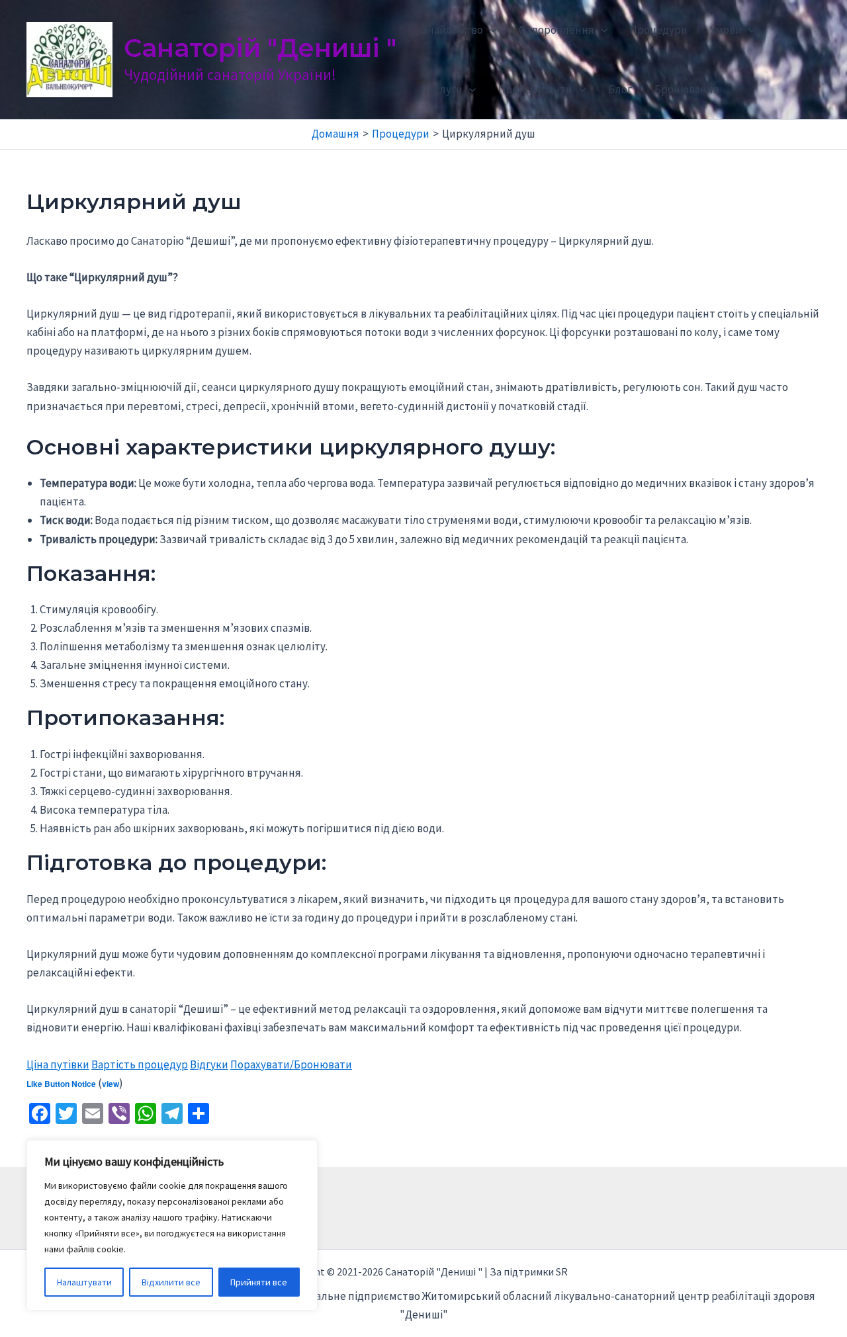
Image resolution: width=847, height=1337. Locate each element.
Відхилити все (171, 1282)
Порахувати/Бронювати (291, 1064)
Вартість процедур (139, 1064)
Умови (726, 29)
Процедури (659, 29)
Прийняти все (258, 1282)
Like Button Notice (61, 1084)
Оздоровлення (556, 29)
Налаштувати (84, 1282)
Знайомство (452, 29)
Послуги (442, 89)
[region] (172, 1225)
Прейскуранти (535, 89)
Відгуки (209, 1064)
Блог (620, 89)
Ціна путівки (57, 1064)
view (110, 1084)
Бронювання (686, 89)
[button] (489, 30)
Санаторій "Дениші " (260, 48)
